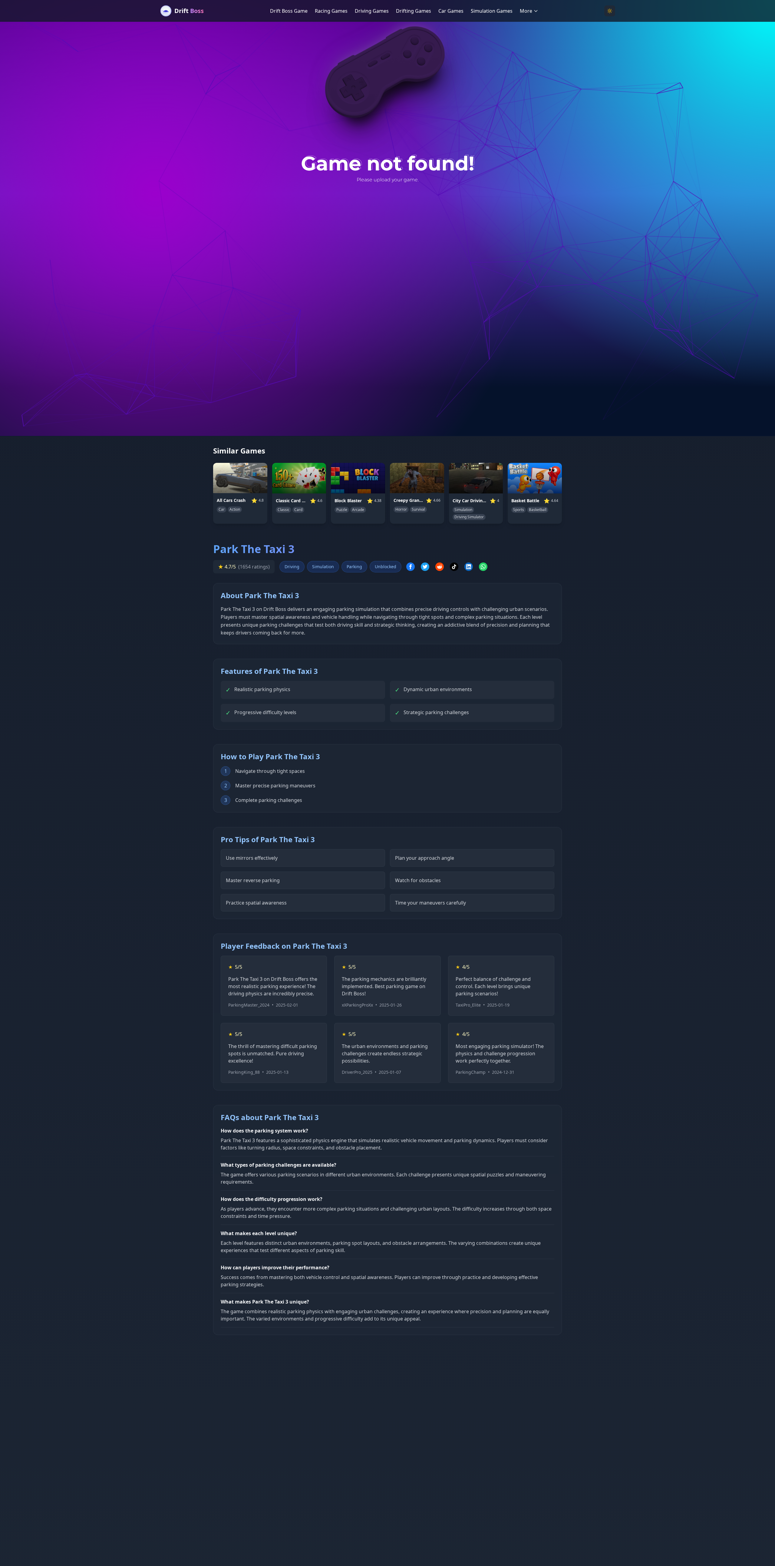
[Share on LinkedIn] (468, 566)
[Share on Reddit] (439, 566)
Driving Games (372, 11)
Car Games (450, 11)
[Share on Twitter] (425, 566)
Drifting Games (413, 11)
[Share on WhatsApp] (483, 566)
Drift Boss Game (289, 11)
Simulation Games (492, 11)
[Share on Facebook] (410, 566)
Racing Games (331, 11)
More (526, 11)
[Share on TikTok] (454, 566)
